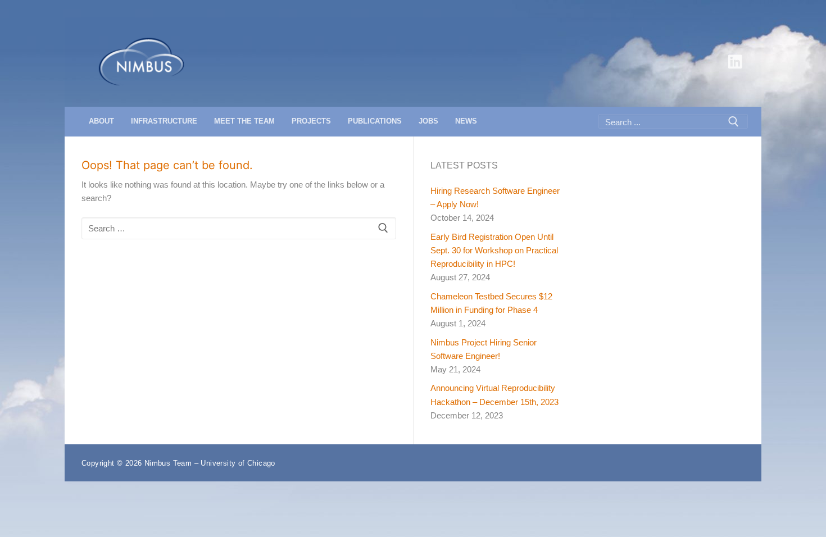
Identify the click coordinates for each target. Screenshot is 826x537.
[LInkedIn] (735, 61)
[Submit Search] (733, 121)
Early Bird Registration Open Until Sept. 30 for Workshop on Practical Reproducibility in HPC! (494, 250)
